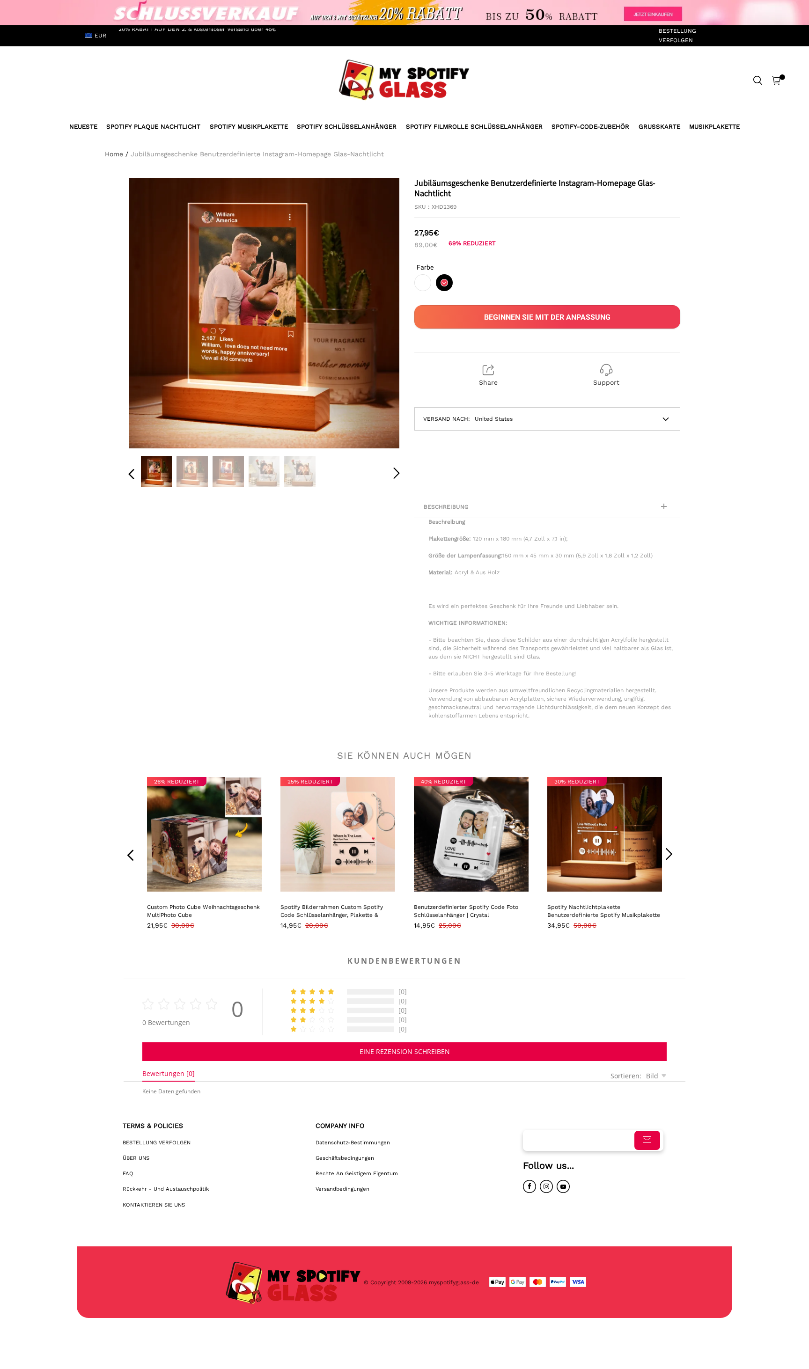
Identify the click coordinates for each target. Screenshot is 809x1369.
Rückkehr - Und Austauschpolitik (166, 1189)
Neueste (83, 126)
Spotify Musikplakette (249, 126)
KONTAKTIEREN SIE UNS (154, 1204)
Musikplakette (714, 126)
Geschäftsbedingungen (345, 1158)
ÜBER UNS (136, 1158)
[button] (150, 311)
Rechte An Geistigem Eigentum (357, 1173)
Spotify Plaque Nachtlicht (153, 126)
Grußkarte (659, 126)
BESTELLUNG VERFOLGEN (677, 35)
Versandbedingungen (342, 1189)
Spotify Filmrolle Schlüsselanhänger (474, 126)
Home (114, 154)
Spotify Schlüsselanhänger (347, 126)
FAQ (128, 1173)
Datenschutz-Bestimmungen (353, 1142)
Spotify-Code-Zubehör (590, 126)
